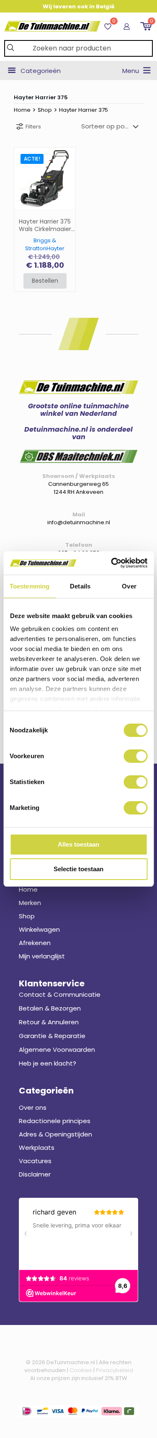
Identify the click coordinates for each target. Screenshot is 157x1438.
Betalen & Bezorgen (50, 1008)
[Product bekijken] (65, 169)
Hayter (55, 248)
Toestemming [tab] (29, 586)
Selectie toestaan (78, 868)
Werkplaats (36, 1147)
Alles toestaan (78, 844)
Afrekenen (35, 942)
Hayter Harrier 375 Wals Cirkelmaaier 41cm (45, 226)
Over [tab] (129, 586)
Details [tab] (80, 586)
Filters (33, 127)
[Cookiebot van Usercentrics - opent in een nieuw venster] (111, 563)
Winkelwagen (39, 929)
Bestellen (45, 281)
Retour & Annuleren (49, 1022)
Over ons (32, 1107)
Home (22, 110)
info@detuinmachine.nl (78, 522)
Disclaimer (35, 1174)
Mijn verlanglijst (42, 956)
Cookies (80, 1370)
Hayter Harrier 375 (83, 110)
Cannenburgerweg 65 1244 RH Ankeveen (78, 488)
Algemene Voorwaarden (57, 1049)
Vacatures (35, 1160)
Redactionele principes (54, 1120)
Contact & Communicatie (59, 994)
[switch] (135, 756)
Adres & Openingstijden (55, 1134)
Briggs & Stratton (40, 244)
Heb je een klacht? (47, 1063)
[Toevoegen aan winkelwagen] (65, 157)
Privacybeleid (114, 1370)
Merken (30, 902)
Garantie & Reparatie (52, 1035)
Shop (45, 110)
